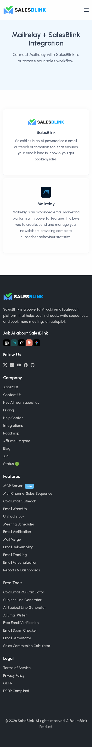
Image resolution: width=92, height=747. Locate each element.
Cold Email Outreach (19, 501)
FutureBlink (78, 721)
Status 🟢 (11, 464)
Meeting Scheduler (18, 524)
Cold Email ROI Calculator (23, 592)
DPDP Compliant (16, 691)
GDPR (7, 683)
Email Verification (17, 532)
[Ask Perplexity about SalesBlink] (14, 342)
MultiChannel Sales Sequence (27, 493)
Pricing (8, 410)
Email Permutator (17, 638)
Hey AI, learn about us (21, 402)
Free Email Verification (21, 623)
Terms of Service (17, 668)
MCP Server (12, 486)
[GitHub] (32, 364)
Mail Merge (12, 539)
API (6, 456)
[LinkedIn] (12, 364)
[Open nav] (86, 10)
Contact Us (12, 395)
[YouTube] (19, 364)
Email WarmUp (15, 509)
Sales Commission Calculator (26, 646)
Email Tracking (15, 555)
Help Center (13, 418)
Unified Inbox (13, 516)
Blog (6, 448)
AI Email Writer (15, 615)
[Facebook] (26, 364)
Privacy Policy (14, 675)
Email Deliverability (18, 547)
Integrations (13, 425)
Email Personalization (20, 562)
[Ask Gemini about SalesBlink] (36, 342)
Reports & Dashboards (21, 570)
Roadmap (11, 433)
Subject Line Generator (22, 600)
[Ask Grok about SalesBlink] (21, 342)
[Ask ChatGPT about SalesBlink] (6, 342)
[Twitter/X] (5, 364)
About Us (10, 387)
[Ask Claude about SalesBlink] (29, 342)
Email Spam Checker (20, 630)
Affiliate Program (16, 441)
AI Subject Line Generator (24, 607)
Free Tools (12, 582)
